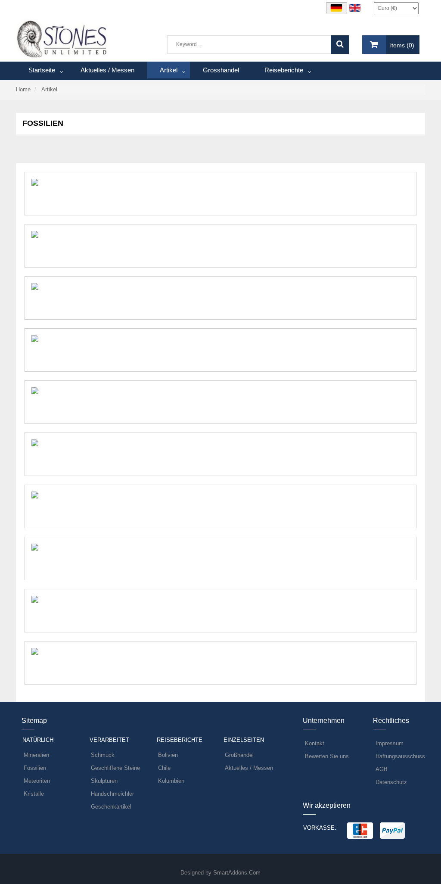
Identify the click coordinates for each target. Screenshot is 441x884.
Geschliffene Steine (115, 768)
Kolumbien (171, 781)
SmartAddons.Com (237, 872)
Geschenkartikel (111, 806)
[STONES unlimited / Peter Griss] (62, 38)
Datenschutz (391, 782)
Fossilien (35, 768)
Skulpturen (104, 781)
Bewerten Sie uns (327, 756)
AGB (382, 769)
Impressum (390, 743)
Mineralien (36, 755)
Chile (164, 768)
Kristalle (34, 794)
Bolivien (168, 755)
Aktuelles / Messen (249, 768)
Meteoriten (37, 781)
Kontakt (314, 743)
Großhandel (239, 755)
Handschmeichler (112, 794)
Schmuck (103, 755)
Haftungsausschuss (400, 756)
